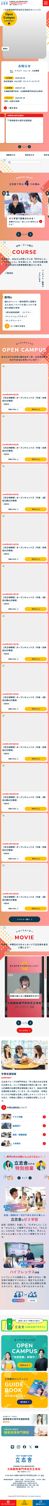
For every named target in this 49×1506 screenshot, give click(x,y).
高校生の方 (29, 155)
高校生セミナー (41, 1504)
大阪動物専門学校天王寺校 (18, 3)
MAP (42, 1475)
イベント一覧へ (23, 919)
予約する (35, 409)
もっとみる (23, 1030)
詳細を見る (12, 409)
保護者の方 (10, 155)
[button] (19, 146)
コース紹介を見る (17, 326)
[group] (23, 209)
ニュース (27, 70)
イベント (18, 70)
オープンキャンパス (8, 1504)
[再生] (24, 986)
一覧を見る (13, 107)
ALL (11, 70)
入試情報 (35, 70)
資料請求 (24, 1504)
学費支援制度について (17, 1107)
